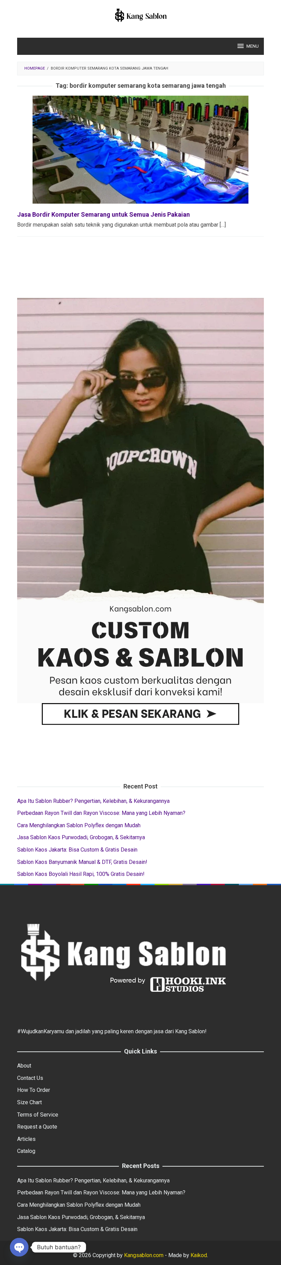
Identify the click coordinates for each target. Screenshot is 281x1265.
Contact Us (30, 1078)
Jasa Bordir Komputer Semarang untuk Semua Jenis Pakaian (103, 214)
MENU (252, 46)
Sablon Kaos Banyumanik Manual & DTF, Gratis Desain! (82, 862)
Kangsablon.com (143, 1255)
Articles (26, 1139)
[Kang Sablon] (140, 15)
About (24, 1065)
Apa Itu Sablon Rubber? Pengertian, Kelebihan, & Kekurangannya (93, 801)
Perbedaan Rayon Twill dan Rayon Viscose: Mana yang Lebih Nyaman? (101, 813)
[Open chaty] (19, 1247)
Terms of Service (37, 1114)
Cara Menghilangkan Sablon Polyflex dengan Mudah (78, 825)
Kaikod (199, 1255)
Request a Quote (37, 1126)
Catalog (26, 1151)
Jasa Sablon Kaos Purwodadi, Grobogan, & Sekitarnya (81, 837)
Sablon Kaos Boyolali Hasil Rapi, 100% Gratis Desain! (81, 874)
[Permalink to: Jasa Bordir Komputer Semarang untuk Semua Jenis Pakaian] (140, 149)
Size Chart (29, 1102)
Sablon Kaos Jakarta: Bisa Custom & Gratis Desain (77, 849)
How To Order (33, 1090)
